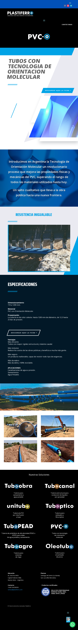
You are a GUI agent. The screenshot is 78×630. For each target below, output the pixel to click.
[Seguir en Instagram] (68, 6)
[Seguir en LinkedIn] (71, 6)
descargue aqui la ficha (57, 90)
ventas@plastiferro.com (15, 590)
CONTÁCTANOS (67, 24)
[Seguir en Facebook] (65, 6)
